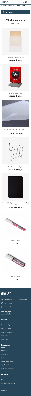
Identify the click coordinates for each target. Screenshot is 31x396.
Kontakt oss (4, 339)
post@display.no (9, 307)
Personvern (4, 336)
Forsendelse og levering (7, 361)
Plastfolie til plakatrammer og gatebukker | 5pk (15, 130)
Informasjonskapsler (7, 332)
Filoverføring (4, 354)
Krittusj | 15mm (15, 276)
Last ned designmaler (7, 358)
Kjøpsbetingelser (5, 365)
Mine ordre (4, 390)
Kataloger (4, 350)
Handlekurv (4, 387)
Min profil (3, 380)
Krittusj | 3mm (15, 240)
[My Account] (22, 2)
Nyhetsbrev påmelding (7, 368)
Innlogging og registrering (8, 383)
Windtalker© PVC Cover (15, 93)
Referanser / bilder (6, 328)
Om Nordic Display (6, 325)
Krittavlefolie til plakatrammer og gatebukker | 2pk (15, 204)
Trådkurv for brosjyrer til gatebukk (15, 167)
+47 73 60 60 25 (9, 303)
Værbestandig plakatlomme (15, 57)
